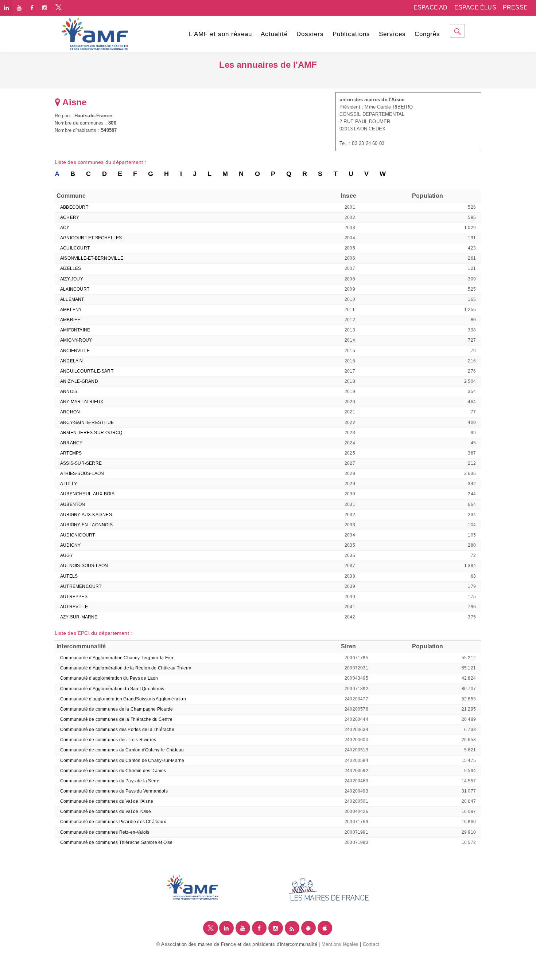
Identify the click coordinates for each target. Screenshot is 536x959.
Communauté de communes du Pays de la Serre (109, 780)
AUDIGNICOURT (77, 535)
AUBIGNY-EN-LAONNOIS (86, 524)
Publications (351, 34)
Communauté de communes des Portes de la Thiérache (117, 729)
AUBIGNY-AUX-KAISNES (86, 514)
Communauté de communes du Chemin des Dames (113, 770)
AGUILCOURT (75, 248)
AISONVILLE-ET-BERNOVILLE (91, 258)
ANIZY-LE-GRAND (79, 381)
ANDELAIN (71, 360)
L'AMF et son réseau (220, 34)
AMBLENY (71, 309)
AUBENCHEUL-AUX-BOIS (87, 493)
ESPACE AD (430, 7)
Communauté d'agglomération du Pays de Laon (109, 678)
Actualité (274, 34)
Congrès (427, 34)
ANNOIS (68, 391)
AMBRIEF (70, 319)
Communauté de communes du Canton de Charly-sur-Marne (122, 760)
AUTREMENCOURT (81, 586)
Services (392, 34)
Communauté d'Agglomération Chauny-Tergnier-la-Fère (117, 657)
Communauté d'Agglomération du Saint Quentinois (112, 688)
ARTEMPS (71, 453)
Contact (371, 944)
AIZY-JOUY (71, 279)
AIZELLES (70, 268)
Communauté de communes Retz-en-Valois (104, 832)
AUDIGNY (70, 545)
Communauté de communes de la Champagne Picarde (116, 709)
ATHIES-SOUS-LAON (82, 473)
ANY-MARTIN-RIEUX (81, 401)
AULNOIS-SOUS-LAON (84, 565)
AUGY (66, 555)
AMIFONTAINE (75, 330)
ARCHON (70, 411)
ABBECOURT (74, 207)
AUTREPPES (74, 596)
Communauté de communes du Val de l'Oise (105, 811)
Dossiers (310, 34)
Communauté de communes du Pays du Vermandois (114, 791)
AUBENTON (72, 504)
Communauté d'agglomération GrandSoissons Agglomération (123, 698)
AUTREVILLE (74, 606)
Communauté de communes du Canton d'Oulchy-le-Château (122, 749)
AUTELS (69, 576)
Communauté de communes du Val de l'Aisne (106, 801)
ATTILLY (68, 483)
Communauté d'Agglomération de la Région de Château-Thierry (125, 668)
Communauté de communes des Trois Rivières (108, 739)
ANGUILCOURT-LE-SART (86, 371)
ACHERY (69, 217)
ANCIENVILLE (75, 350)
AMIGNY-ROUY (76, 340)
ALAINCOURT (74, 289)
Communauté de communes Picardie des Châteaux (113, 821)
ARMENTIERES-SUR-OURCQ (91, 432)
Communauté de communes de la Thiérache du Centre (116, 719)
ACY (65, 227)
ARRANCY (71, 442)
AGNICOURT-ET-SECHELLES (91, 237)
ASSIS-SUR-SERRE (81, 463)
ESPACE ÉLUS (475, 7)
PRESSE (515, 7)
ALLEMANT (72, 299)
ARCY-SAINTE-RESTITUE (87, 422)
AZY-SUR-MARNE (79, 617)
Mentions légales (340, 944)
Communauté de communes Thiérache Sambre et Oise (116, 842)
